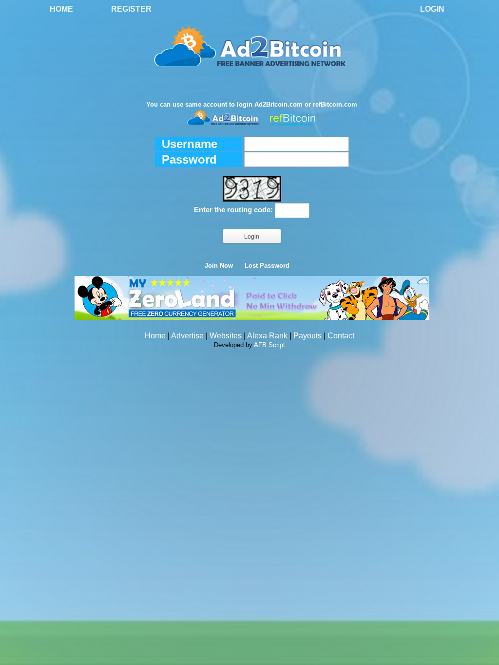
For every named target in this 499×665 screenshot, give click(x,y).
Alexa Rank (267, 336)
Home (61, 9)
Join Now (219, 265)
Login (432, 9)
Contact (340, 336)
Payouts (307, 336)
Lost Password (267, 265)
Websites (226, 336)
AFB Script (269, 345)
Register (131, 9)
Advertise (187, 336)
